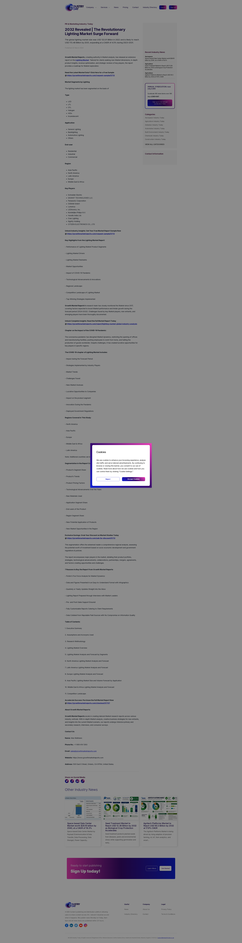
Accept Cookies (134, 479)
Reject (108, 479)
